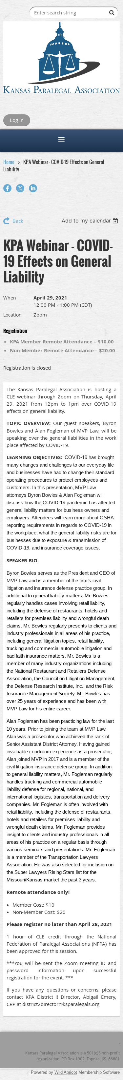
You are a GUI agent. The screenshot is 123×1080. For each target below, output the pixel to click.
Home (8, 161)
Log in (17, 120)
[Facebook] (7, 188)
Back (17, 221)
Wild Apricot (65, 1072)
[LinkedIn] (33, 188)
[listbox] (91, 220)
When (9, 298)
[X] (20, 188)
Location (12, 315)
